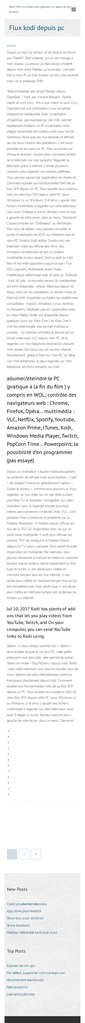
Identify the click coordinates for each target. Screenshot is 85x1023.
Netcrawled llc (17, 987)
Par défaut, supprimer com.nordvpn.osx (36, 973)
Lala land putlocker (21, 994)
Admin (11, 45)
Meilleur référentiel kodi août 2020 (32, 932)
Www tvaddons (18, 925)
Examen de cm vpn (21, 966)
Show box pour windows (25, 918)
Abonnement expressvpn (25, 980)
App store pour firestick (24, 911)
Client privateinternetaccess (27, 904)
